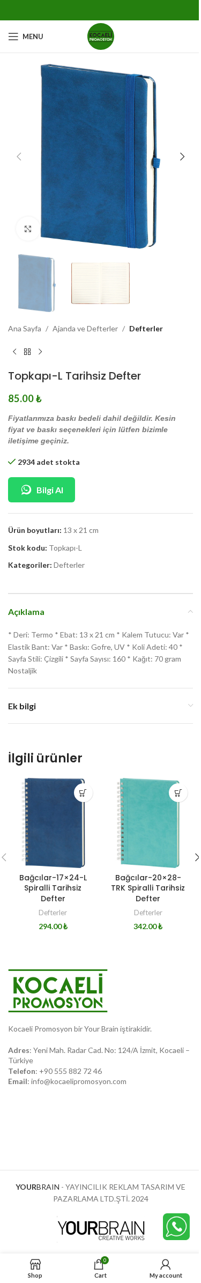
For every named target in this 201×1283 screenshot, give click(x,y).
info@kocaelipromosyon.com (78, 1081)
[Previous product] (14, 352)
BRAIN (37, 1186)
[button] (18, 156)
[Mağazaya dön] (27, 352)
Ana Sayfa (24, 328)
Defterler (146, 328)
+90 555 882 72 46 (70, 1071)
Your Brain (101, 1028)
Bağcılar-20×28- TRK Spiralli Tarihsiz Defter (148, 888)
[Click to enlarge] (28, 229)
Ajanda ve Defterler (85, 328)
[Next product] (40, 352)
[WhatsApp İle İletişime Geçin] (176, 1225)
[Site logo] (100, 35)
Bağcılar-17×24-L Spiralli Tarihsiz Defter (53, 888)
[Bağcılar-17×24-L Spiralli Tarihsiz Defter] (53, 823)
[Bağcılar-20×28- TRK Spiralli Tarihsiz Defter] (148, 823)
